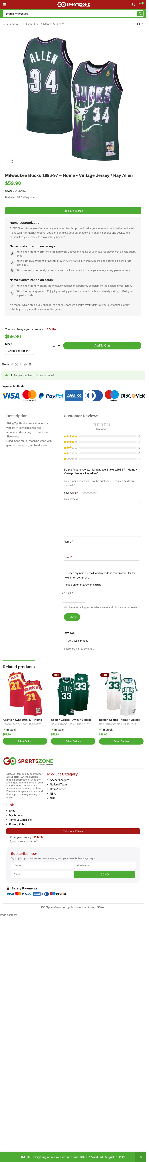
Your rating (71, 492)
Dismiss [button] (140, 1157)
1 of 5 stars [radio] (83, 492)
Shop (12, 810)
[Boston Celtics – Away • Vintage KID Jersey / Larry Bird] (73, 694)
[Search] (140, 13)
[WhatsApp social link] (25, 364)
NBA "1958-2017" (53, 24)
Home (5, 24)
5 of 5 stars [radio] (95, 492)
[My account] (133, 4)
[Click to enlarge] (12, 161)
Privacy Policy (17, 824)
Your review (72, 499)
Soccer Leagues (59, 779)
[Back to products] (138, 24)
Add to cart (102, 345)
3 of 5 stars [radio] (89, 492)
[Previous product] (134, 24)
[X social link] (16, 364)
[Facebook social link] (12, 364)
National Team (58, 784)
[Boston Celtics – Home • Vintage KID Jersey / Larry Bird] (121, 694)
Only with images (78, 640)
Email (68, 557)
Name (68, 541)
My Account (16, 815)
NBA (15, 24)
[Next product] (143, 24)
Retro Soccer (58, 789)
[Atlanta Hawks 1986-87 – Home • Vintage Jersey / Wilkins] (25, 694)
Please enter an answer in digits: (83, 584)
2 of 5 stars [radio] (86, 492)
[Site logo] (73, 4)
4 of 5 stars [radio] (92, 492)
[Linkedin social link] (21, 364)
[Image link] (28, 760)
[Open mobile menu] (4, 4)
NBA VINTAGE (31, 24)
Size (8, 343)
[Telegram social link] (30, 364)
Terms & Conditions (20, 819)
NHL (52, 798)
